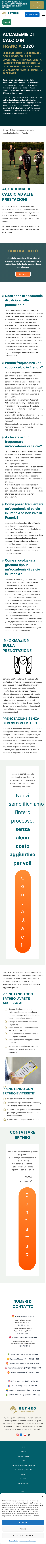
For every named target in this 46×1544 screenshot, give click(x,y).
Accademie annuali (25, 130)
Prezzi (23, 1474)
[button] (42, 1496)
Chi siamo (23, 1451)
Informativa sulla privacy (28, 1541)
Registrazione (32, 14)
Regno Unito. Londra (24, 1368)
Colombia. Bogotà (24, 1390)
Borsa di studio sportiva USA (23, 1470)
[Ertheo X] (28, 1434)
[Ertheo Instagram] (17, 1434)
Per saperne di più (36, 5)
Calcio (12, 130)
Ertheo (5, 130)
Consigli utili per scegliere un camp (23, 1465)
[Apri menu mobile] (43, 14)
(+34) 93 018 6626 (23, 1333)
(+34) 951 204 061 (23, 1325)
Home (23, 1447)
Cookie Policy (13, 1541)
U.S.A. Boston (24, 1381)
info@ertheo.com (17, 1170)
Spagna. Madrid (24, 1372)
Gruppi (23, 1491)
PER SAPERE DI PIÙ (13, 430)
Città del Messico (24, 1395)
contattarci (27, 1164)
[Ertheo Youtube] (25, 1434)
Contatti (6, 22)
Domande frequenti (23, 1456)
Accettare (23, 1522)
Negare (23, 1529)
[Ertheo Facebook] (21, 1434)
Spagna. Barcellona (24, 1363)
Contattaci (23, 274)
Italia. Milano (24, 1354)
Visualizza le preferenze (23, 1535)
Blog (23, 1461)
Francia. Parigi (24, 1386)
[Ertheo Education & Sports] (10, 14)
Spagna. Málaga (24, 1359)
